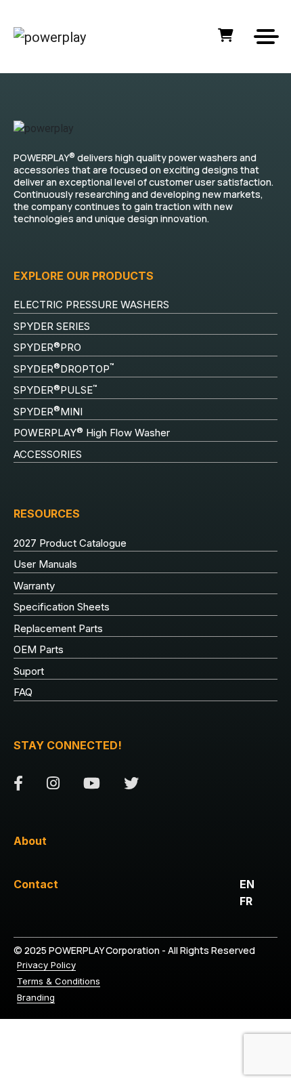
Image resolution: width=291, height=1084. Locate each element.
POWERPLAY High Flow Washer (92, 433)
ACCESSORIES (48, 454)
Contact (36, 884)
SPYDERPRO (47, 347)
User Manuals (45, 564)
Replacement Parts (58, 628)
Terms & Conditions (58, 981)
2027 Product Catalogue (70, 543)
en (247, 884)
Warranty (34, 585)
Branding (36, 997)
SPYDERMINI (48, 411)
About (30, 841)
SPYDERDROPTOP (64, 368)
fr (246, 901)
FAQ (23, 692)
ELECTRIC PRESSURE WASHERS (91, 304)
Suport (29, 671)
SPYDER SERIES (52, 326)
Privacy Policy (46, 964)
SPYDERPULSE (55, 390)
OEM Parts (39, 649)
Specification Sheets (62, 606)
